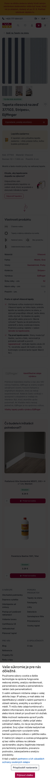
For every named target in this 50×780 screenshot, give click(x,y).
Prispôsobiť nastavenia (25, 767)
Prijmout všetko (25, 775)
